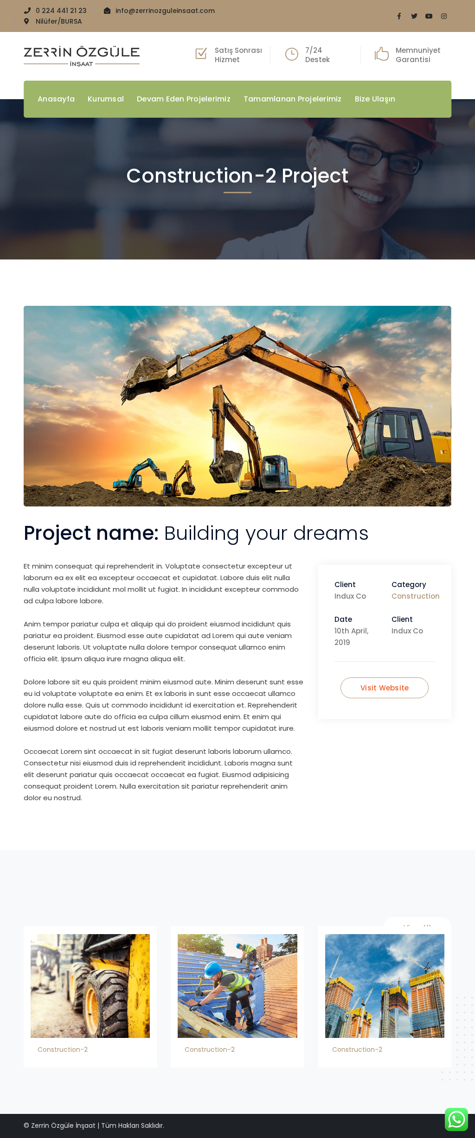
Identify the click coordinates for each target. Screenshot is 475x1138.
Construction (416, 596)
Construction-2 (63, 1049)
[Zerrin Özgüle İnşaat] (82, 55)
